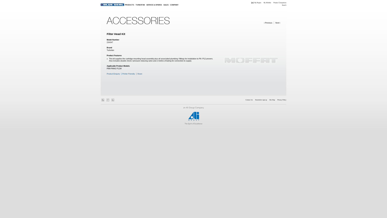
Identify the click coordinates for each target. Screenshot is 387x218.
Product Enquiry (113, 74)
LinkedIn (113, 100)
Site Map (272, 100)
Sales (166, 5)
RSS (103, 100)
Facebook (108, 100)
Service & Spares (154, 5)
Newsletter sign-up (261, 100)
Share (139, 74)
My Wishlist (267, 2)
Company (174, 5)
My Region (257, 2)
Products (129, 5)
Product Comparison (279, 2)
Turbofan (140, 5)
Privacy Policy (281, 100)
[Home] (112, 4)
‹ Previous (268, 23)
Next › (277, 23)
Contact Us (249, 100)
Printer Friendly (128, 74)
